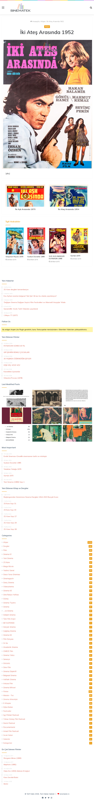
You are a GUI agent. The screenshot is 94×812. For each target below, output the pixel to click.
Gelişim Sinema (9, 615)
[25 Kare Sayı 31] (47, 415)
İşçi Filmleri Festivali (11, 715)
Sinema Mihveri (9, 687)
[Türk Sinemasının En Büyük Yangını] (47, 398)
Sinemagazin (8, 578)
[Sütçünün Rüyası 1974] (15, 241)
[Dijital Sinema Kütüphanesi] (19, 7)
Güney (6, 599)
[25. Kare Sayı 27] (47, 433)
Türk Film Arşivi (9, 619)
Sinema (6, 607)
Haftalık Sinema (9, 679)
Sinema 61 (7, 554)
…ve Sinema (8, 611)
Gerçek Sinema (9, 627)
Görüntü (6, 663)
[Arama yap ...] (91, 8)
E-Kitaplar (7, 703)
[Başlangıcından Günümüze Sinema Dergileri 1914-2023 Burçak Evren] (16, 415)
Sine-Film (7, 667)
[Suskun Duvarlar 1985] (36, 241)
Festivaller (7, 711)
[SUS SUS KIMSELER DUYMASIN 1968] (58, 241)
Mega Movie (8, 566)
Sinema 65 (7, 591)
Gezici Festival (9, 723)
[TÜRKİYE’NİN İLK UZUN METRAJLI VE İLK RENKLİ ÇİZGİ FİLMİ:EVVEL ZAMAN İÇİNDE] (16, 398)
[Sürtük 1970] (79, 240)
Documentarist (9, 727)
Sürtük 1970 (75, 256)
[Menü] (3, 8)
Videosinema (8, 587)
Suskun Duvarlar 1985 (36, 256)
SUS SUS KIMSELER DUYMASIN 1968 (57, 257)
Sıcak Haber (8, 735)
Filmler (5, 691)
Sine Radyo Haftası (11, 595)
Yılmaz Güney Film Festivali (14, 719)
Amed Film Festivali (11, 731)
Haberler (6, 739)
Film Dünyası (8, 639)
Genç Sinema (8, 582)
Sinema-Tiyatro (9, 603)
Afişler (43, 21)
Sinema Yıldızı (8, 655)
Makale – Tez (8, 695)
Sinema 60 (7, 635)
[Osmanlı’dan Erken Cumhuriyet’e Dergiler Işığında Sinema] (77, 398)
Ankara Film (8, 683)
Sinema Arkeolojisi (10, 699)
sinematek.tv (64, 794)
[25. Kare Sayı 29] (77, 433)
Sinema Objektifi (9, 671)
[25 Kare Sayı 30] (77, 415)
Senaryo (6, 659)
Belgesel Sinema (9, 675)
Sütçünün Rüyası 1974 (14, 256)
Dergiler (6, 546)
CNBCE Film (8, 651)
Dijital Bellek (8, 707)
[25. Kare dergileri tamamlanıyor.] (16, 433)
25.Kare (6, 562)
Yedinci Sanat (8, 570)
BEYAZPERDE (9, 623)
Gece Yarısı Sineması (11, 574)
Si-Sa (5, 643)
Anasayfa (35, 21)
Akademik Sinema (10, 647)
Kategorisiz (7, 743)
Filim (5, 550)
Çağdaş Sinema (9, 631)
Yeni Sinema (8, 558)
